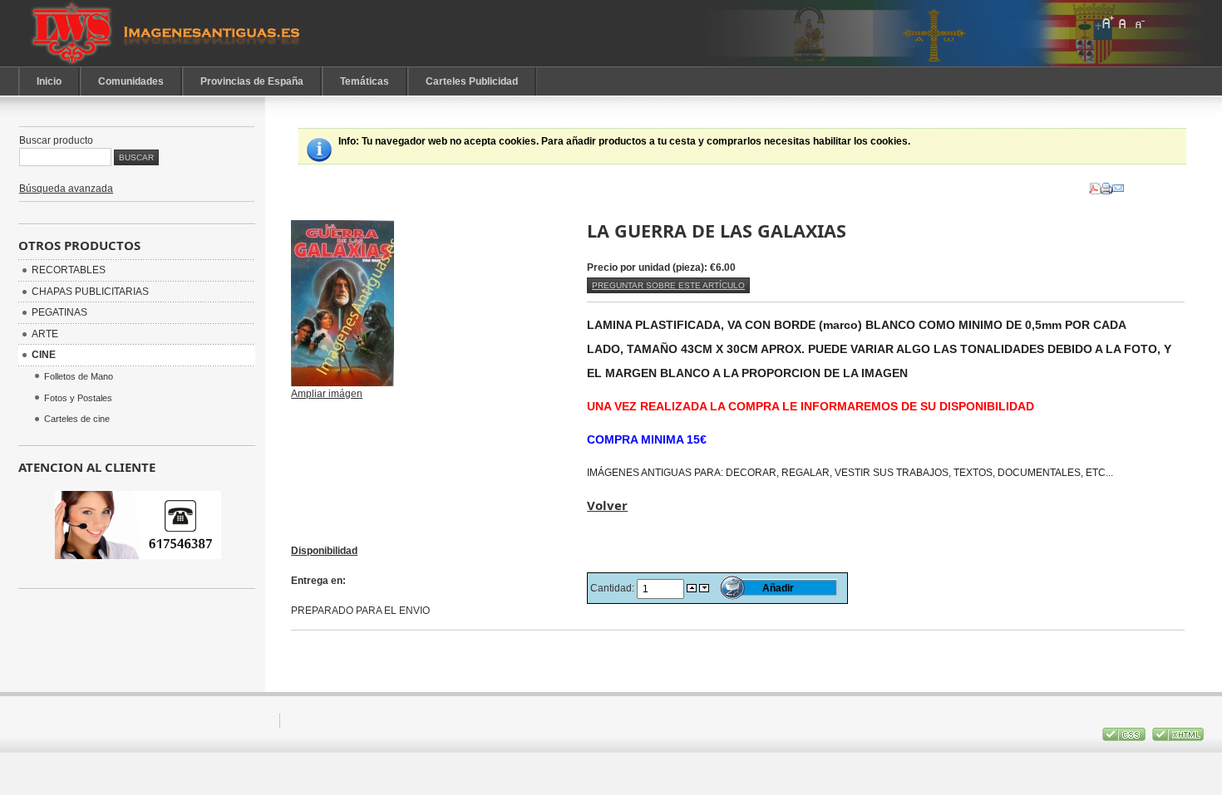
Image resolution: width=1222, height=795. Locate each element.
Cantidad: (613, 588)
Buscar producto (56, 140)
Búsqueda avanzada (66, 188)
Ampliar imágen (326, 394)
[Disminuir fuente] (1139, 22)
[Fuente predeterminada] (1123, 22)
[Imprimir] (1106, 185)
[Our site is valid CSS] (1125, 738)
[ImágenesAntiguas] (167, 33)
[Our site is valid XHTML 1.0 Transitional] (1178, 738)
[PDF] (1095, 185)
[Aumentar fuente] (1107, 22)
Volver (607, 505)
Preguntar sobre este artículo (668, 285)
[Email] (1118, 185)
